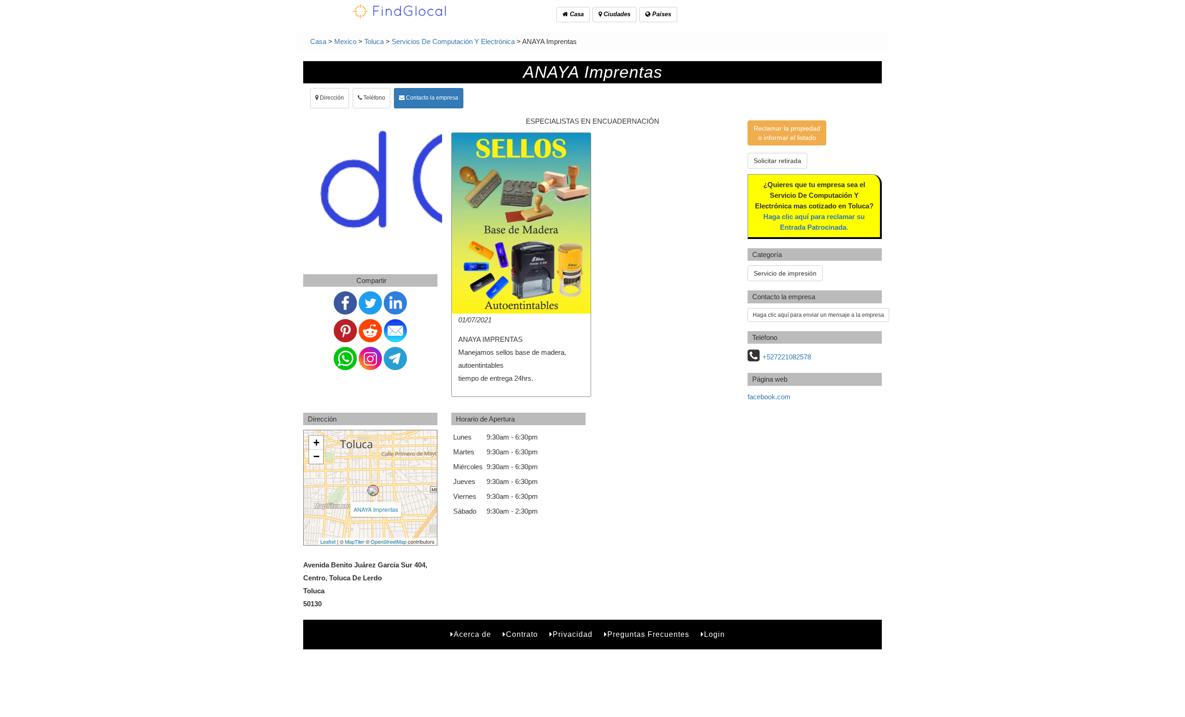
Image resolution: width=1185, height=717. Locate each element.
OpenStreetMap (388, 541)
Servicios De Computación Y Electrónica (453, 41)
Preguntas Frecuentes (648, 634)
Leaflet (328, 541)
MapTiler (354, 541)
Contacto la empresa (431, 97)
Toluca (374, 41)
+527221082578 (786, 357)
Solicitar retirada (777, 160)
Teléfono (373, 97)
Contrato (522, 634)
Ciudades (616, 14)
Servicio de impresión (785, 273)
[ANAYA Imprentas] (373, 490)
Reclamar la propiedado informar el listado (787, 133)
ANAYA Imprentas (376, 509)
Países (660, 14)
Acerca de (472, 634)
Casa (576, 14)
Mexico (345, 41)
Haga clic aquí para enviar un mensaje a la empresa (818, 315)
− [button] (316, 456)
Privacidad (572, 634)
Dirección (331, 97)
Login (714, 634)
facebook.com (769, 397)
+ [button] (316, 442)
